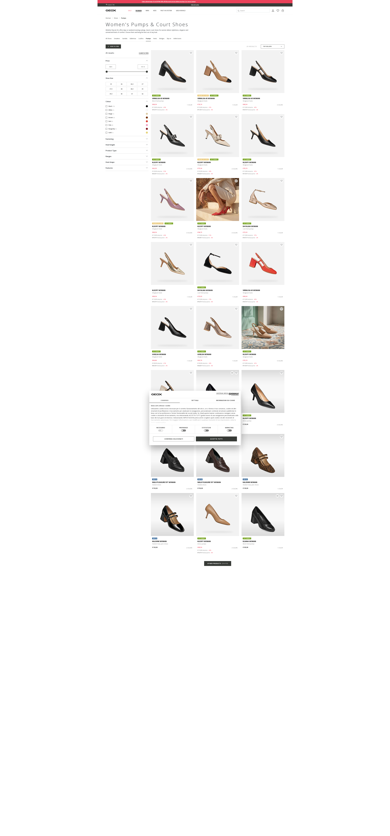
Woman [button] (139, 10)
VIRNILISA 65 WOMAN (160, 98)
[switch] (183, 430)
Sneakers (117, 38)
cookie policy (161, 422)
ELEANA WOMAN (249, 541)
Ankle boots (177, 38)
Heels (155, 38)
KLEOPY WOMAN (158, 162)
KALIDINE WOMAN (250, 482)
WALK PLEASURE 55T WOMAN (164, 482)
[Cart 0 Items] (282, 12)
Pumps (148, 38)
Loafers (141, 38)
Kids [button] (154, 10)
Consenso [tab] (164, 400)
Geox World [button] (180, 10)
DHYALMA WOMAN (250, 226)
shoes (116, 18)
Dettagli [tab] (195, 400)
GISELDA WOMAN (159, 354)
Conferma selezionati (173, 439)
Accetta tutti (216, 439)
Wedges (161, 38)
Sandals (124, 38)
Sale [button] (129, 10)
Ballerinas (133, 38)
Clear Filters (143, 53)
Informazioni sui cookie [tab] (225, 400)
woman (108, 18)
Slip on (169, 38)
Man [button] (147, 10)
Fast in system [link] (166, 10)
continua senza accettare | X (227, 393)
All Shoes (109, 38)
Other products (217, 563)
